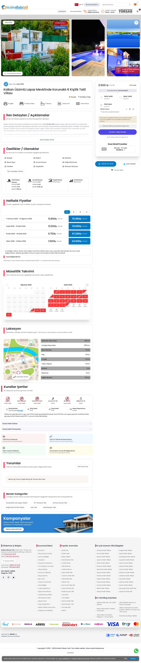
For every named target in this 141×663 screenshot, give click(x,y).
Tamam (133, 659)
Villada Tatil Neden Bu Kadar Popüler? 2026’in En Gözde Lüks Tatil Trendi (129, 610)
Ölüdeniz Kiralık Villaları (126, 576)
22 (56, 305)
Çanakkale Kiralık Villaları (127, 557)
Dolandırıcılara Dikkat (45, 595)
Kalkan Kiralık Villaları (103, 579)
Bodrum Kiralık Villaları (104, 566)
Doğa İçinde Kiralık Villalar (15, 507)
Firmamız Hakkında (44, 572)
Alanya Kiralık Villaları (103, 591)
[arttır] (133, 109)
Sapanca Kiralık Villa (125, 591)
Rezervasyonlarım (92, 5)
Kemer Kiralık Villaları (126, 585)
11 (73, 296)
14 (51, 301)
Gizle (125, 659)
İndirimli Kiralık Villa (68, 588)
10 (68, 296)
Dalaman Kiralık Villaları (126, 572)
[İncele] (20, 411)
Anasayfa (62, 11)
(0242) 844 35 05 (10, 554)
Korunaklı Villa (66, 607)
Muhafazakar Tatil (68, 604)
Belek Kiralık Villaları (103, 588)
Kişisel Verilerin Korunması (46, 607)
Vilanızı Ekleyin (42, 569)
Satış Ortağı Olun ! (44, 604)
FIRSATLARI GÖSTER (13, 529)
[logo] (14, 7)
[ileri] (87, 285)
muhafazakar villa (73, 137)
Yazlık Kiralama (67, 569)
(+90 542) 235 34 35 (12, 556)
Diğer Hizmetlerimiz (44, 591)
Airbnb (64, 610)
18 (73, 301)
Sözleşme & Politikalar (45, 610)
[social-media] (3, 577)
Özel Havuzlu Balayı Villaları (128, 616)
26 (79, 305)
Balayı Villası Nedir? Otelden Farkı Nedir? (106, 610)
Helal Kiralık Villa (67, 579)
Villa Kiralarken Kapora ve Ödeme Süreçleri (127, 603)
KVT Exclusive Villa (40, 503)
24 (68, 305)
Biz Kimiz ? (41, 550)
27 (85, 305)
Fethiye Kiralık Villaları (104, 576)
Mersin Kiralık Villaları (103, 557)
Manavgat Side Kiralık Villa (127, 588)
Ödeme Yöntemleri (44, 582)
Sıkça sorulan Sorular (45, 554)
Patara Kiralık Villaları (103, 582)
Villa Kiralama (66, 566)
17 (68, 301)
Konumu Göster (9, 561)
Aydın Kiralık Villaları (125, 554)
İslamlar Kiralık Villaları (126, 582)
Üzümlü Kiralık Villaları (104, 585)
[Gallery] (35, 48)
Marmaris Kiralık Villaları (104, 569)
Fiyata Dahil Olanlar (9, 423)
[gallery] (88, 48)
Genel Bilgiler (42, 585)
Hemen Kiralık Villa (68, 601)
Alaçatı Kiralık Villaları (126, 563)
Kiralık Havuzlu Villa (68, 591)
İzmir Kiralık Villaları (103, 554)
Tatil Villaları (65, 598)
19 (79, 301)
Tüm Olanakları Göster (15, 171)
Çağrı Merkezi (92, 10)
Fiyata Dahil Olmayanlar (11, 429)
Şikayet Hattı (42, 601)
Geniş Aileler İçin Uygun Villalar (16, 503)
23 (62, 305)
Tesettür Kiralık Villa (68, 576)
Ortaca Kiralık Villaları (126, 569)
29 (37, 310)
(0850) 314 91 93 (93, 12)
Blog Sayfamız (43, 576)
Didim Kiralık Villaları (103, 563)
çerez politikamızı (64, 659)
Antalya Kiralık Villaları (104, 550)
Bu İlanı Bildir (118, 170)
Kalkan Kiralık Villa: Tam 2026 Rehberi (106, 603)
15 (56, 301)
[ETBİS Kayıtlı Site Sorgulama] (134, 635)
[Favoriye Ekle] (136, 23)
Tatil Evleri (65, 595)
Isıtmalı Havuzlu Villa (60, 503)
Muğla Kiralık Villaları (125, 550)
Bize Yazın (41, 579)
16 (62, 301)
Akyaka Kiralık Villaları (126, 566)
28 (31, 310)
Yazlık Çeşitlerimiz (44, 588)
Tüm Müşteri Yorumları (46, 566)
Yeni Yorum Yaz (83, 466)
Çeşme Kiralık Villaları (104, 560)
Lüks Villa (34, 507)
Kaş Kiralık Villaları (125, 579)
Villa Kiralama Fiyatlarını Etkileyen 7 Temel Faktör (105, 616)
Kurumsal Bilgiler (43, 557)
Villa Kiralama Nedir (44, 598)
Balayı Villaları (66, 557)
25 (73, 305)
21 (51, 305)
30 (43, 310)
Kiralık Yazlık (65, 554)
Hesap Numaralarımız (45, 563)
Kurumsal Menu (76, 11)
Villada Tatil (65, 582)
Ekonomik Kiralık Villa (68, 585)
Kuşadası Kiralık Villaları (126, 560)
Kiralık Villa (65, 550)
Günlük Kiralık (66, 563)
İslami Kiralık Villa (67, 572)
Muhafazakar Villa (49, 507)
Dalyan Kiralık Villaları (103, 572)
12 (79, 296)
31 (9, 314)
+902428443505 (14, 567)
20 (85, 301)
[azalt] (126, 109)
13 (85, 296)
